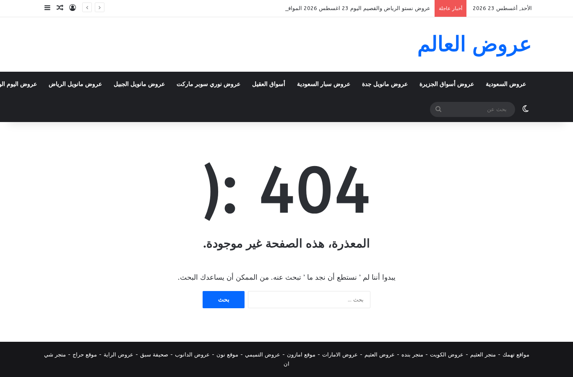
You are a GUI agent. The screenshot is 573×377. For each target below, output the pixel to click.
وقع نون (225, 354)
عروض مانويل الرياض (75, 84)
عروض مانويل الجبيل (139, 84)
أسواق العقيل (268, 84)
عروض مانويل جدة (385, 84)
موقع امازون (301, 354)
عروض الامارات (340, 354)
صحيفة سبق (154, 354)
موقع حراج (85, 354)
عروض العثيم (380, 354)
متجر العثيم (483, 354)
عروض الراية (118, 354)
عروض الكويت (447, 354)
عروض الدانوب (192, 354)
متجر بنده (412, 354)
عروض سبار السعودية (323, 84)
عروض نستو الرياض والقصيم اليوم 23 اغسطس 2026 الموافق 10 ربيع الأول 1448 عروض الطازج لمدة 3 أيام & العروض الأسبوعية (278, 8)
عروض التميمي (262, 354)
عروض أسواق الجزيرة (446, 84)
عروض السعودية (506, 84)
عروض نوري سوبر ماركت (208, 84)
